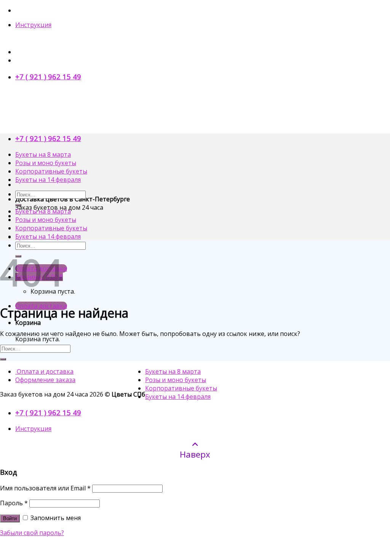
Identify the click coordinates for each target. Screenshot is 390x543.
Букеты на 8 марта (43, 154)
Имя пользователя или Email (45, 488)
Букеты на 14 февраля (48, 179)
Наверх (195, 454)
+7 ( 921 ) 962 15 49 (48, 76)
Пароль (14, 503)
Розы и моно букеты (45, 163)
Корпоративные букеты (51, 171)
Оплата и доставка (44, 371)
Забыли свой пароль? (32, 533)
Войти (10, 518)
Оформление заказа (45, 380)
